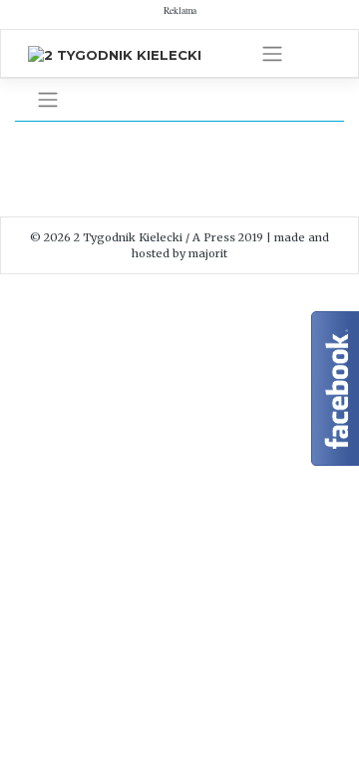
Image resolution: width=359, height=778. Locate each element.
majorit (207, 253)
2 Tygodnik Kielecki (128, 237)
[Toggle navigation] (272, 54)
